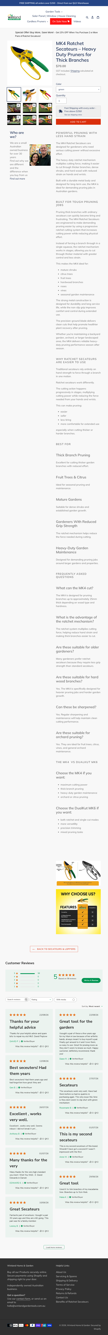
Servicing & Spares (66, 1276)
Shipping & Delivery (67, 1280)
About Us (61, 1272)
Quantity (60, 95)
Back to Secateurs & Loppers (56, 949)
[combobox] (41, 999)
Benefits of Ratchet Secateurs (72, 1301)
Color (59, 84)
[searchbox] (15, 999)
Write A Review (91, 980)
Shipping (75, 70)
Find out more (17, 178)
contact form (23, 1298)
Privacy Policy (63, 1289)
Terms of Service (65, 1284)
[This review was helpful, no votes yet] (41, 1046)
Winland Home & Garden (78, 1325)
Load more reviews (54, 1247)
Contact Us (62, 1297)
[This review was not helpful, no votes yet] (46, 1046)
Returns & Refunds (66, 1293)
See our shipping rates (73, 115)
